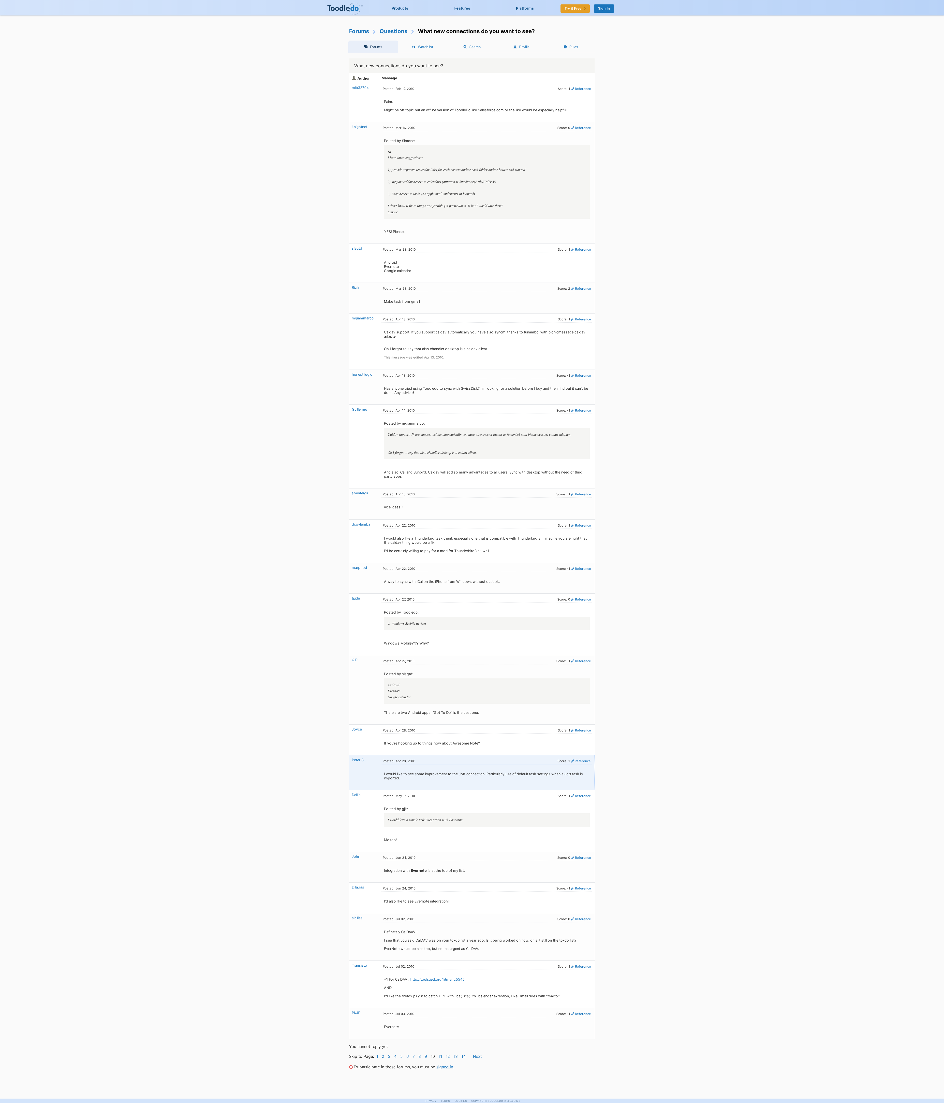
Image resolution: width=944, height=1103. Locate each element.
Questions (394, 31)
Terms (445, 1101)
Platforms (525, 8)
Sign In (604, 8)
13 (456, 1056)
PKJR (356, 1013)
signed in (444, 1066)
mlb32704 (360, 88)
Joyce (357, 729)
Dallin (356, 795)
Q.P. (355, 660)
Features (462, 8)
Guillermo (359, 409)
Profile (524, 47)
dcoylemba (361, 524)
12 (448, 1056)
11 (440, 1056)
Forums (359, 31)
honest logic (362, 374)
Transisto (359, 965)
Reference (583, 89)
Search (475, 47)
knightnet (359, 127)
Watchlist (425, 47)
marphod (359, 567)
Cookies (461, 1101)
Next (477, 1056)
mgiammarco (363, 318)
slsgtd (357, 248)
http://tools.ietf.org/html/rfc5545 (437, 979)
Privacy (431, 1101)
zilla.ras (358, 887)
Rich (355, 287)
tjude (356, 598)
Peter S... (359, 760)
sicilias (357, 918)
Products (400, 8)
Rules (573, 47)
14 (463, 1056)
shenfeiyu (360, 493)
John (356, 856)
